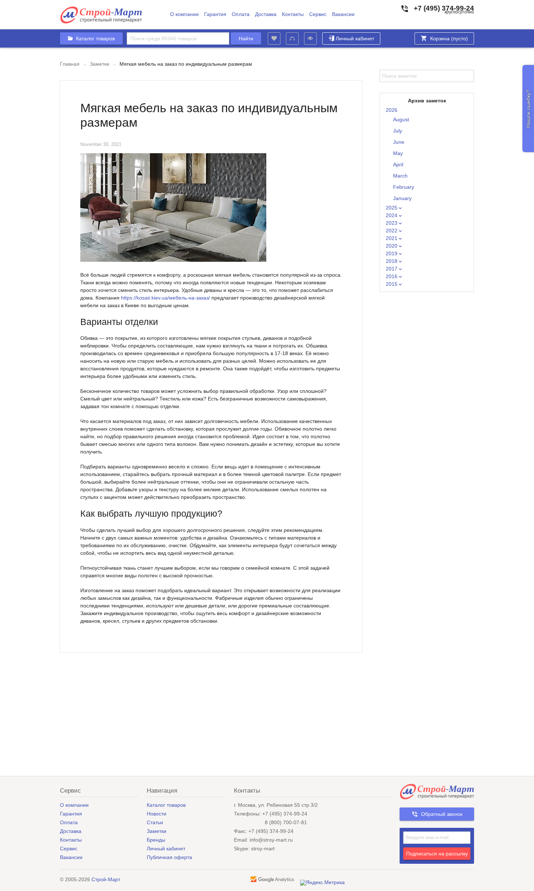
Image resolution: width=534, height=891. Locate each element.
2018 (392, 261)
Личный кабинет (355, 38)
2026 (391, 110)
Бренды (156, 840)
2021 (392, 238)
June (398, 142)
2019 (392, 253)
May (398, 153)
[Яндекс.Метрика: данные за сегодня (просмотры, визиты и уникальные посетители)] (322, 883)
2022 (392, 230)
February (403, 187)
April (398, 164)
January (402, 198)
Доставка (265, 14)
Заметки (99, 64)
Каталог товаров (166, 805)
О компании (184, 14)
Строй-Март (106, 879)
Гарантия (215, 14)
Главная (70, 64)
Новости (156, 814)
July (397, 131)
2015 (392, 284)
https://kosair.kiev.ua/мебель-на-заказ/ (165, 298)
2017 (392, 269)
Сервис (318, 14)
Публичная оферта (169, 857)
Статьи (155, 822)
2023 (392, 223)
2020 (392, 246)
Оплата (241, 14)
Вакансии (343, 14)
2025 (392, 208)
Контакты (293, 14)
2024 (392, 215)
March (400, 176)
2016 (392, 276)
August (401, 119)
